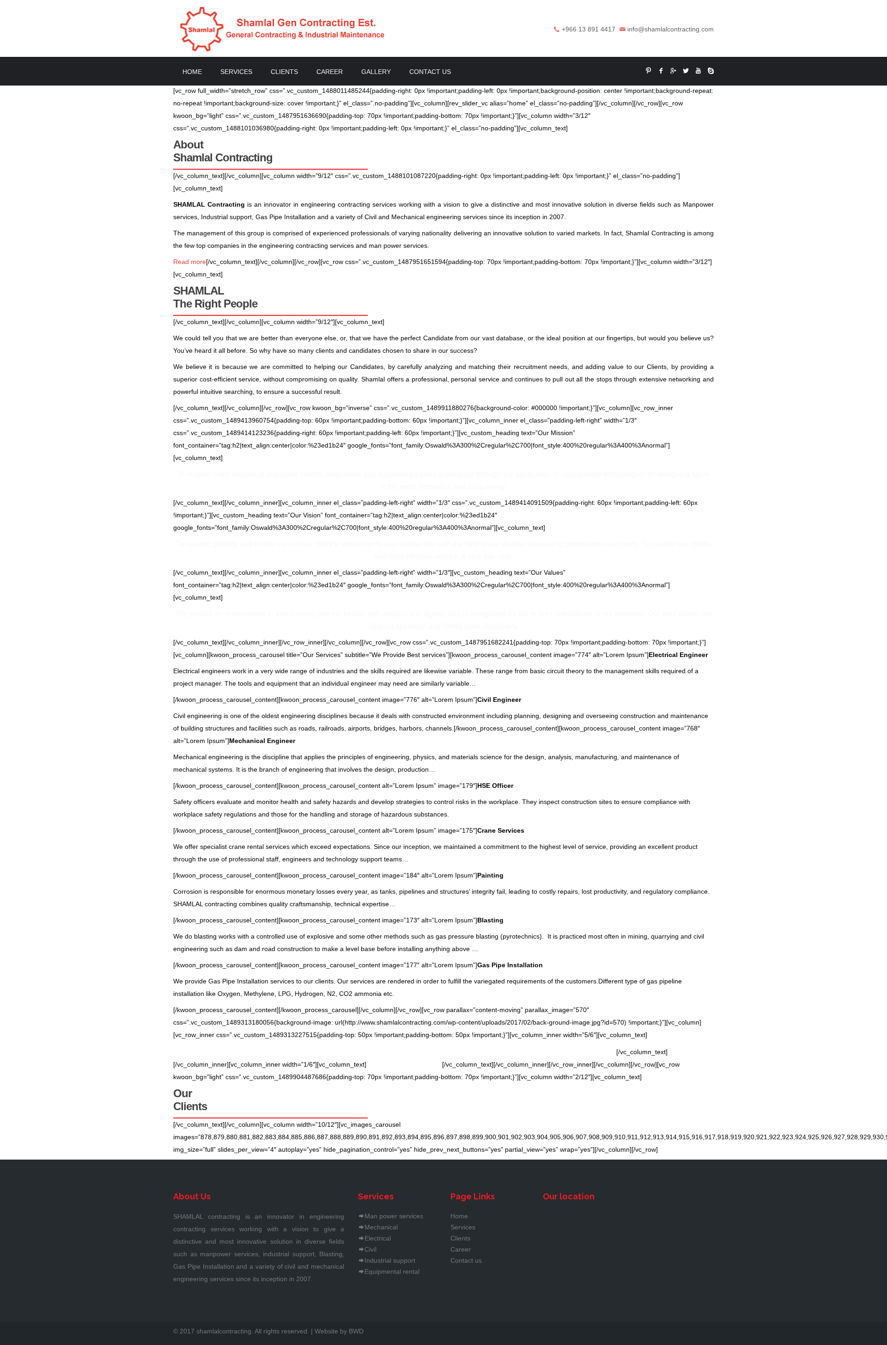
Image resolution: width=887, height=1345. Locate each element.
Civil (371, 1249)
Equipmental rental (392, 1271)
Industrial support (390, 1260)
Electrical (378, 1238)
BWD (356, 1331)
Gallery (376, 71)
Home (192, 71)
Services (236, 71)
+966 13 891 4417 (588, 29)
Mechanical (381, 1227)
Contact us (430, 71)
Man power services (394, 1216)
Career (329, 71)
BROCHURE (407, 1064)
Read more (189, 261)
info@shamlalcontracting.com (670, 29)
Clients (284, 71)
